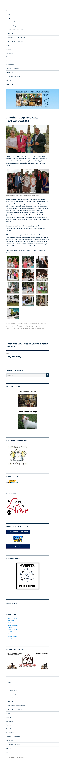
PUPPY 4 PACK (12, 618)
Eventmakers (39, 325)
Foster (8, 45)
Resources (9, 72)
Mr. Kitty (11, 620)
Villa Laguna (22, 330)
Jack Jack (11, 638)
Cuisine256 (21, 325)
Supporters (9, 330)
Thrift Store (9, 61)
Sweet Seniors (12, 22)
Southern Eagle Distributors (21, 328)
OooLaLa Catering (40, 326)
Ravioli (10, 623)
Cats (9, 18)
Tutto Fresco (16, 330)
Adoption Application (13, 68)
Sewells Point (9, 328)
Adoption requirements (15, 41)
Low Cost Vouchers (14, 76)
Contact (9, 80)
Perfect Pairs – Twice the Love (17, 30)
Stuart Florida (40, 328)
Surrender (9, 53)
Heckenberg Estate (17, 326)
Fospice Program (13, 26)
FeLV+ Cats (9, 84)
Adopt (8, 10)
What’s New (10, 64)
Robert (10, 627)
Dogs (9, 14)
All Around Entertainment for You (33, 323)
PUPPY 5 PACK (12, 629)
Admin (8, 323)
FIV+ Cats (10, 33)
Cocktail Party (14, 325)
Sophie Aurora (12, 636)
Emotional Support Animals (16, 37)
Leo (9, 634)
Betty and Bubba (13, 625)
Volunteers (29, 330)
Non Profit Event (31, 326)
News (21, 323)
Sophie (10, 632)
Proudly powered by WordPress (16, 757)
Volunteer (9, 57)
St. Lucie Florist (32, 328)
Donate (8, 49)
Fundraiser (9, 326)
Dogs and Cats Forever (30, 325)
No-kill (24, 326)
